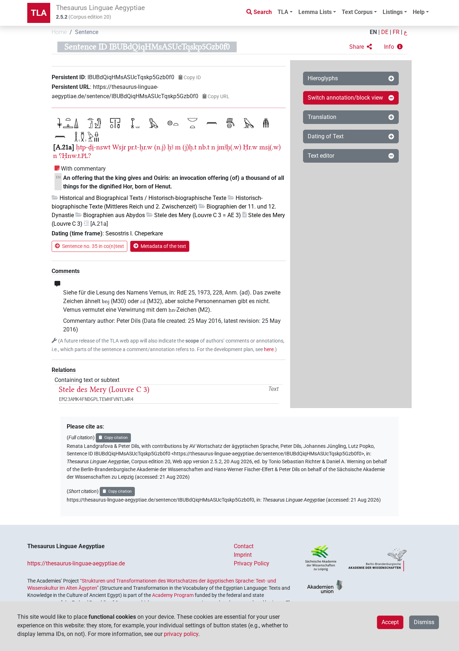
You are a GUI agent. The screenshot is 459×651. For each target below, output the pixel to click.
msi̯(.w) (270, 147)
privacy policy (181, 634)
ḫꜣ (170, 147)
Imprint (243, 554)
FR (396, 32)
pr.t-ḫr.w (140, 147)
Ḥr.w (250, 147)
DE (384, 32)
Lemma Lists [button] (315, 12)
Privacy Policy (251, 563)
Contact (244, 546)
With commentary (83, 168)
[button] (361, 47)
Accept (390, 622)
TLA (39, 13)
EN (373, 32)
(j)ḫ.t (190, 147)
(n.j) (160, 147)
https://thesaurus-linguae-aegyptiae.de (76, 563)
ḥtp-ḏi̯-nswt (93, 147)
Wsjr (119, 147)
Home (59, 32)
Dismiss (424, 622)
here (269, 349)
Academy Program (173, 595)
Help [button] (419, 12)
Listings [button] (393, 12)
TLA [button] (283, 12)
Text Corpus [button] (357, 12)
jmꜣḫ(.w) (229, 147)
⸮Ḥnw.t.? (75, 156)
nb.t (203, 147)
